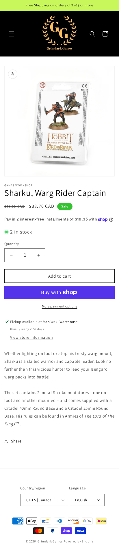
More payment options (59, 306)
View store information (31, 337)
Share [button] (16, 441)
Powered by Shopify (78, 541)
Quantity (11, 243)
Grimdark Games (50, 541)
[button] (11, 34)
